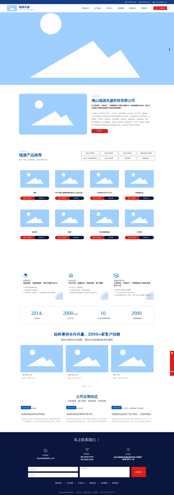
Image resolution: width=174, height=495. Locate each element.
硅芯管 (34, 232)
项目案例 (104, 483)
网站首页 (58, 483)
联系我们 (115, 483)
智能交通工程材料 (146, 153)
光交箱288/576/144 (104, 193)
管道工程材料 (127, 153)
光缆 (34, 193)
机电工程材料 (108, 153)
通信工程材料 (90, 153)
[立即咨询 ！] (172, 353)
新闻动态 (92, 483)
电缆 (69, 232)
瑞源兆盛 (24, 7)
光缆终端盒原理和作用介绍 (79, 414)
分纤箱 (139, 232)
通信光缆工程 (27, 375)
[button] (169, 46)
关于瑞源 (70, 483)
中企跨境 (85, 492)
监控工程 (116, 375)
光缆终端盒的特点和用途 (33, 414)
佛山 (89, 492)
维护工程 (71, 375)
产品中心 (81, 483)
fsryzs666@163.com (161, 2)
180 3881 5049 (132, 2)
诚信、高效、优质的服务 (26, 10)
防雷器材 (127, 158)
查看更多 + (146, 158)
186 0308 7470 (145, 2)
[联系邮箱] (172, 365)
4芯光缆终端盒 (104, 232)
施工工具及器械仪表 (90, 158)
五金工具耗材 (108, 158)
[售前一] (172, 357)
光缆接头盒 (139, 193)
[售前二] (172, 361)
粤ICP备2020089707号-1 (107, 492)
